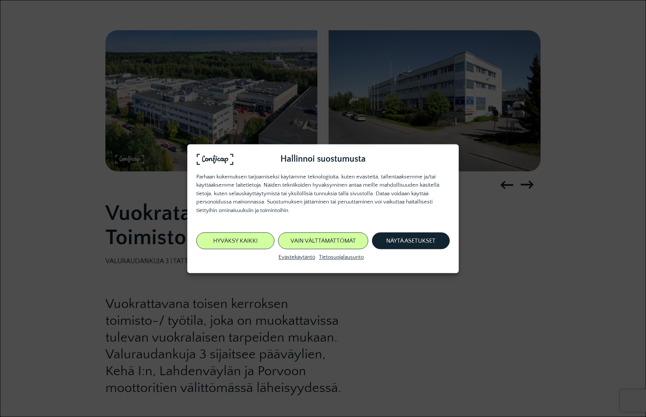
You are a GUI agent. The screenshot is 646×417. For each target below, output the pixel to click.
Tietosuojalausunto (341, 257)
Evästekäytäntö (297, 257)
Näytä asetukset (411, 240)
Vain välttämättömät (323, 240)
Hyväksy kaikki (235, 240)
